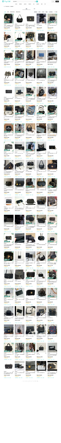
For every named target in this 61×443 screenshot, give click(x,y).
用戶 (34, 8)
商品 (26, 8)
